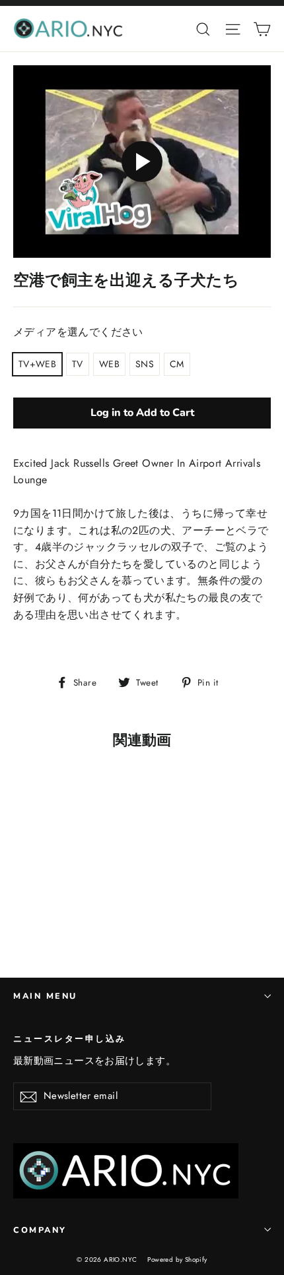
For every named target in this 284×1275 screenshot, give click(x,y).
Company (40, 1229)
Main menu (45, 995)
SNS (144, 364)
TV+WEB (37, 364)
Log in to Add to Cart (142, 412)
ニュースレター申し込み (69, 1038)
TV (77, 364)
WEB (109, 364)
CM (177, 364)
